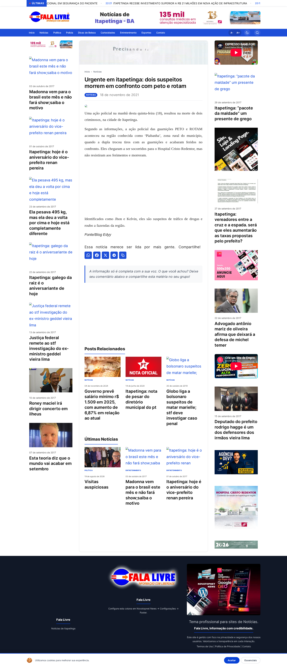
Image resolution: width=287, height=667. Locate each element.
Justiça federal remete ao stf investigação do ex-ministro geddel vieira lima (49, 348)
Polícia (69, 32)
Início (32, 32)
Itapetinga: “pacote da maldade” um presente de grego (234, 113)
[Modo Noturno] (247, 33)
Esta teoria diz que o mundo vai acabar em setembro (50, 463)
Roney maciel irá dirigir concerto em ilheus (48, 408)
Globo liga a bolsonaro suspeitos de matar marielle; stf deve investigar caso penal (181, 407)
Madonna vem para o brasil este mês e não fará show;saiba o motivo (143, 492)
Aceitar (232, 660)
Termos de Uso (205, 646)
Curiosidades (108, 32)
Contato (160, 32)
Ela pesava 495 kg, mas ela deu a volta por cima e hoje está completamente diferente (49, 222)
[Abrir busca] (257, 33)
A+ (238, 32)
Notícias (44, 32)
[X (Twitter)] (105, 255)
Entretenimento (128, 32)
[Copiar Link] (122, 255)
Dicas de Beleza (87, 32)
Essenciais (250, 660)
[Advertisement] (143, 187)
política (89, 470)
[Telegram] (114, 255)
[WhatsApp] (88, 255)
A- (232, 32)
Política (57, 32)
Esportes (146, 32)
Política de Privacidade (227, 646)
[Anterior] (160, 17)
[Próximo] (257, 17)
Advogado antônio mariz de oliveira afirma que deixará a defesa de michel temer (235, 334)
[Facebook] (96, 255)
